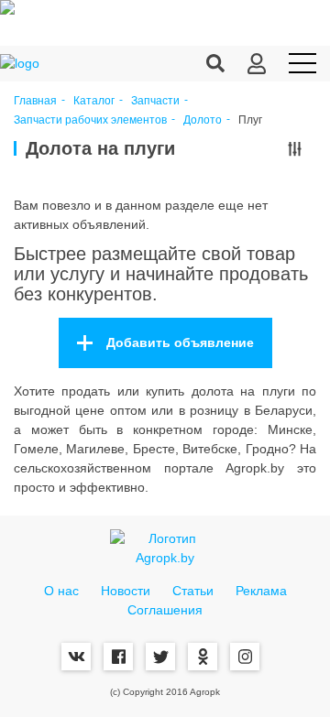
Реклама (261, 590)
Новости (125, 590)
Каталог (94, 101)
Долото (202, 120)
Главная (35, 101)
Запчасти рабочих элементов (90, 120)
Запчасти (155, 101)
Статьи (193, 590)
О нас (61, 590)
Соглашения (165, 610)
